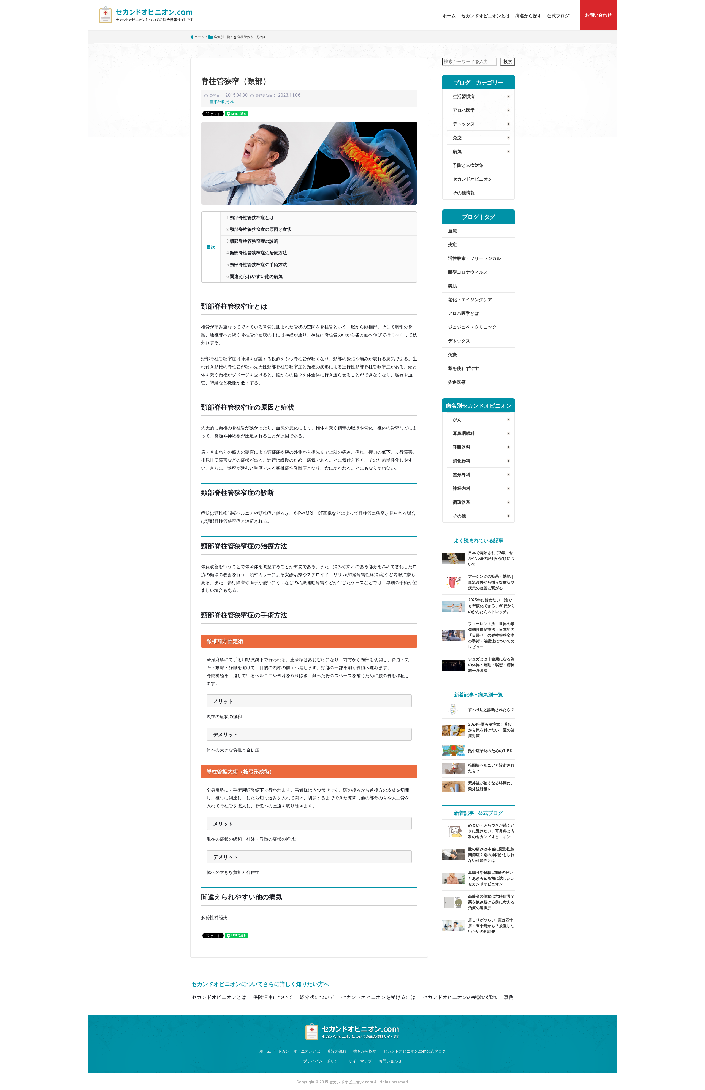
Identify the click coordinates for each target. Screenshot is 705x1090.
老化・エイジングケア (470, 299)
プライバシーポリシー (322, 1061)
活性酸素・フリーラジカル (474, 258)
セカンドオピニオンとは (485, 15)
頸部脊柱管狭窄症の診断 (254, 241)
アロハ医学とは (463, 313)
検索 (507, 61)
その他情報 (464, 192)
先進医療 (457, 382)
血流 (452, 230)
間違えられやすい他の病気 (256, 276)
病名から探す (528, 15)
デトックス (459, 341)
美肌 (452, 285)
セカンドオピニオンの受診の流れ (459, 997)
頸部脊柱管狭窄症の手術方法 (258, 264)
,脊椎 (229, 102)
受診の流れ (336, 1051)
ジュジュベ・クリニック (472, 327)
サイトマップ (360, 1061)
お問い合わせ (390, 1061)
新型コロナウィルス (468, 272)
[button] (485, 16)
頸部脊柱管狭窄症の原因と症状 (260, 229)
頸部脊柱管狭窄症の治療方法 (258, 252)
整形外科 (217, 102)
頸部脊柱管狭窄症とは (252, 217)
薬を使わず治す (463, 368)
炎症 (452, 244)
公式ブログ (558, 15)
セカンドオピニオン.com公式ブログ (414, 1051)
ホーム (449, 15)
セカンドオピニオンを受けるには (378, 997)
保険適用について (273, 997)
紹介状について (317, 997)
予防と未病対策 (468, 165)
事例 (509, 997)
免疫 (452, 354)
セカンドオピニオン (472, 179)
